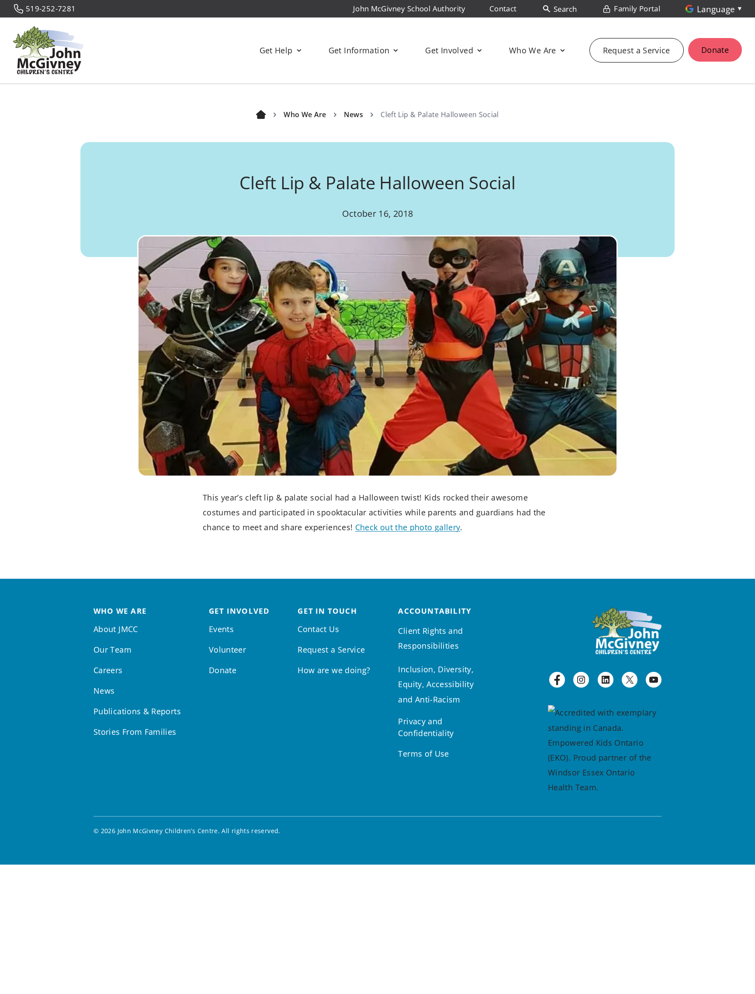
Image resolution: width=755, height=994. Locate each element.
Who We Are (305, 114)
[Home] (261, 114)
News (353, 114)
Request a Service (636, 50)
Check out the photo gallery (408, 527)
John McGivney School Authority (409, 8)
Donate (715, 50)
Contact (503, 8)
